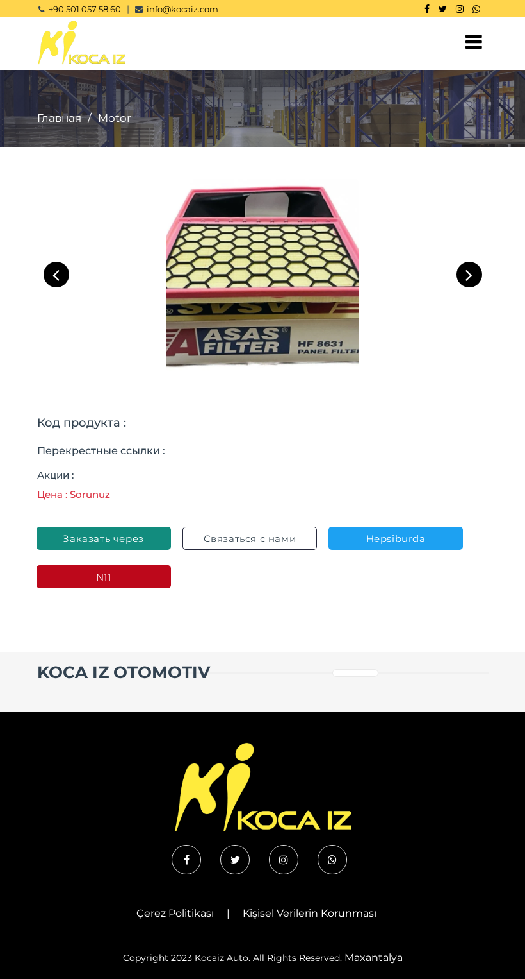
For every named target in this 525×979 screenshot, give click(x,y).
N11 (103, 577)
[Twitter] (443, 9)
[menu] (473, 42)
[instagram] (283, 859)
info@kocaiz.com (182, 9)
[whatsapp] (332, 859)
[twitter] (235, 859)
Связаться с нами (250, 538)
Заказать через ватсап (103, 541)
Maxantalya (373, 957)
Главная (59, 118)
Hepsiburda (396, 538)
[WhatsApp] (476, 9)
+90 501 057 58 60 (85, 9)
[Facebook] (427, 9)
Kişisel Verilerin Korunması (309, 913)
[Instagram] (460, 9)
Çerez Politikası (175, 913)
